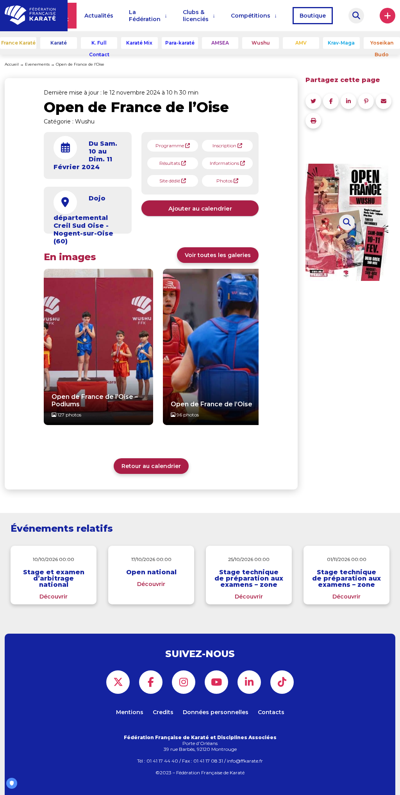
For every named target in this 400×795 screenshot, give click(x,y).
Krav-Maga (341, 43)
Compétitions (250, 15)
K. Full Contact (99, 44)
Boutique (313, 15)
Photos (225, 181)
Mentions (129, 712)
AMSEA (220, 43)
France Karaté (18, 43)
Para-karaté (180, 43)
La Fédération (145, 16)
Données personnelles (215, 712)
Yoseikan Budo (381, 44)
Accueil (12, 64)
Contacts (271, 712)
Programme (170, 145)
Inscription (225, 145)
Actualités (98, 15)
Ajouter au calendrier (200, 208)
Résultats (170, 163)
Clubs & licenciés (196, 16)
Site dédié (170, 181)
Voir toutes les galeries (218, 255)
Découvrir (53, 596)
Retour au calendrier (151, 466)
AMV (301, 43)
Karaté (58, 43)
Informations (225, 163)
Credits (163, 712)
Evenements (37, 64)
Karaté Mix (139, 43)
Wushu (261, 43)
